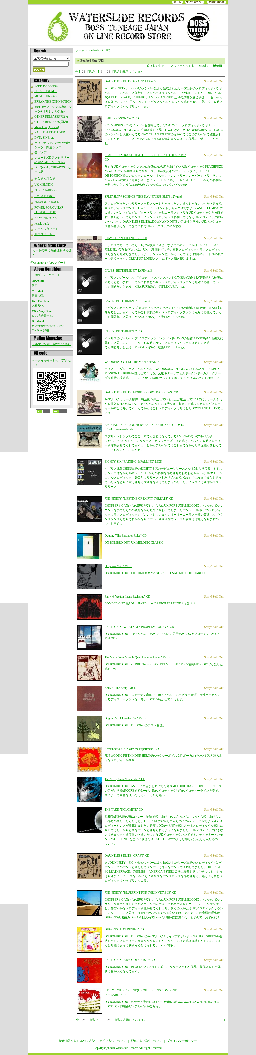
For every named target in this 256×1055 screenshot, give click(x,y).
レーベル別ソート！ (48, 229)
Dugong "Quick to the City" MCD (125, 718)
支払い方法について (113, 1041)
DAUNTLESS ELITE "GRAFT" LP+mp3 (130, 81)
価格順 (203, 66)
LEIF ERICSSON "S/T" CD (122, 118)
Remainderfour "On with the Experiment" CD (132, 749)
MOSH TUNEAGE (46, 96)
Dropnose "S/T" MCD (118, 566)
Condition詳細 (40, 330)
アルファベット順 (182, 66)
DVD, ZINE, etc (44, 137)
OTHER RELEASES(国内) (51, 122)
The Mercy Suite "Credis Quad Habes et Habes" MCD (137, 657)
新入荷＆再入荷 (45, 179)
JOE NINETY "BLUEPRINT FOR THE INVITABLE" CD (140, 892)
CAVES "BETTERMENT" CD (123, 331)
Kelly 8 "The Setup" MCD (120, 688)
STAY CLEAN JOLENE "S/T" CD (126, 238)
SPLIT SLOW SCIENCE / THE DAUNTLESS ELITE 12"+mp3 (143, 196)
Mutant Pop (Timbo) (46, 127)
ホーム (80, 50)
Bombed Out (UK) (99, 50)
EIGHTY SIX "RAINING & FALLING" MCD (133, 461)
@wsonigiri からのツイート (48, 262)
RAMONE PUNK (45, 218)
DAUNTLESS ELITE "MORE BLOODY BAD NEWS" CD (141, 392)
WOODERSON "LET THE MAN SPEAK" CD (134, 362)
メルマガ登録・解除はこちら (51, 344)
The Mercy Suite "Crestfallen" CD (125, 779)
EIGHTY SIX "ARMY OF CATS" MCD (130, 960)
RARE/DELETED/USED (49, 132)
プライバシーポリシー (182, 1041)
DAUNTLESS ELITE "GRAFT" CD (127, 855)
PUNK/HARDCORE (47, 190)
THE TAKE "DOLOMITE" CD (124, 809)
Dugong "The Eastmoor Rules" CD (126, 535)
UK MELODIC (44, 184)
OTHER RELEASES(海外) (51, 116)
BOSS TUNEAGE (45, 91)
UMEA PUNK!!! (45, 196)
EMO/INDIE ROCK (47, 202)
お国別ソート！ (45, 234)
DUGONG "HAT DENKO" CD (124, 929)
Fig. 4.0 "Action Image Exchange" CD (127, 596)
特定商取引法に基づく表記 (77, 1041)
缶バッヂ (40, 152)
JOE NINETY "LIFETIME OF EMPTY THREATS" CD (139, 498)
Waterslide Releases (46, 86)
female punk (41, 223)
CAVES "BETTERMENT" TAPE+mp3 (128, 270)
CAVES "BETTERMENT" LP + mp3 (127, 301)
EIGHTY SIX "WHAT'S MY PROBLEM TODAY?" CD (139, 627)
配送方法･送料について (146, 1041)
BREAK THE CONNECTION (53, 101)
